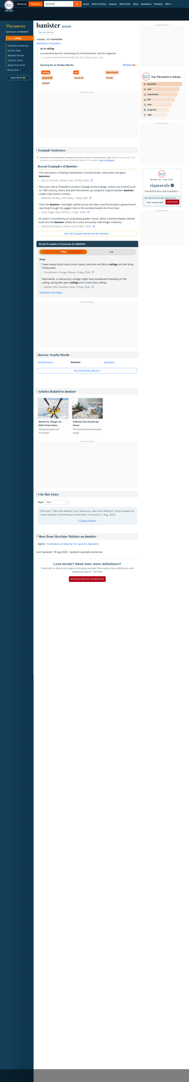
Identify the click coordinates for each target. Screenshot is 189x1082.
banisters (109, 362)
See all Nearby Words (86, 370)
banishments (45, 362)
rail (111, 252)
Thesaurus (15, 26)
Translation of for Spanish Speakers (73, 544)
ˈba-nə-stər (44, 32)
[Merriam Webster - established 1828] (8, 3)
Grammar (113, 4)
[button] (169, 4)
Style (41, 502)
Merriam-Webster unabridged (87, 579)
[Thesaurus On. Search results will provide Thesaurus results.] (29, 4)
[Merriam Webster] (161, 173)
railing (63, 251)
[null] (172, 185)
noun (66, 26)
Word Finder (125, 4)
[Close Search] (70, 4)
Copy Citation (88, 520)
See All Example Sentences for (86, 233)
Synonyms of (17, 32)
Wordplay (158, 4)
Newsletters (146, 4)
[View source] (92, 180)
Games (86, 4)
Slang (135, 4)
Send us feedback (106, 160)
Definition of (48, 43)
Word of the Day (99, 4)
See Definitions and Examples (161, 191)
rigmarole (160, 185)
